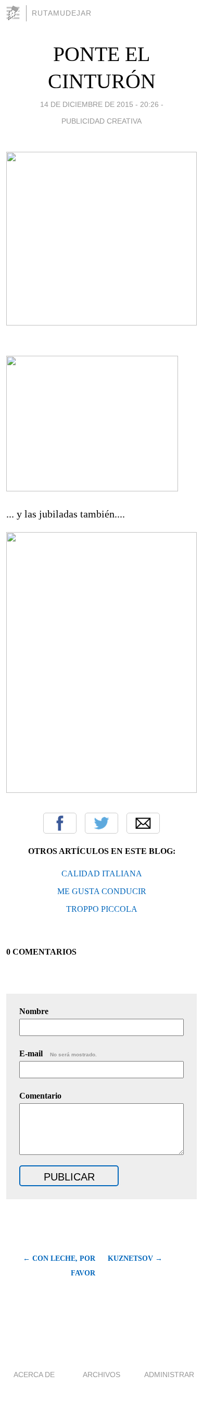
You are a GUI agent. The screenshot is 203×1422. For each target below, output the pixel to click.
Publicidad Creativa (101, 121)
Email (143, 823)
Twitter (101, 823)
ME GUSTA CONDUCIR (101, 891)
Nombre (33, 1011)
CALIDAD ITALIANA (101, 873)
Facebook (60, 823)
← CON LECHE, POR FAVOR (59, 1266)
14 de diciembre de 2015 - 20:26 (99, 104)
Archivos (101, 1374)
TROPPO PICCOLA (101, 909)
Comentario (40, 1095)
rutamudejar (62, 13)
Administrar (169, 1374)
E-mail (58, 1053)
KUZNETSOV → (135, 1258)
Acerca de (34, 1374)
